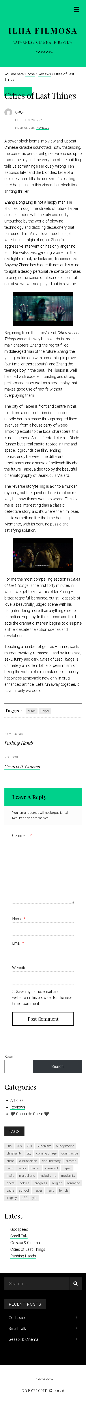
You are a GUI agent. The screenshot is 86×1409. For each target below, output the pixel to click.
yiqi (34, 1198)
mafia (10, 1175)
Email (18, 943)
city (28, 1153)
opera (10, 1183)
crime (32, 711)
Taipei (45, 711)
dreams (70, 1161)
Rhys (21, 112)
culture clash (28, 1161)
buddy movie (65, 1146)
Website (19, 967)
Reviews (42, 127)
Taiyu (50, 1190)
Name (18, 918)
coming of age (46, 1153)
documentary (51, 1161)
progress (40, 1183)
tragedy (11, 1198)
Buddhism (44, 1146)
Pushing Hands (19, 743)
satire (10, 1190)
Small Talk (19, 1236)
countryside (69, 1153)
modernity (68, 1175)
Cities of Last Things (27, 1249)
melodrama (48, 1175)
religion (57, 1183)
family (21, 1168)
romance (73, 1183)
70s (19, 1146)
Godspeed (19, 1229)
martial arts (27, 1175)
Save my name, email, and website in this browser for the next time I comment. (42, 997)
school (24, 1190)
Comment (22, 835)
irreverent (51, 1168)
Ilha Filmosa (43, 30)
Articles (17, 1100)
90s (29, 1146)
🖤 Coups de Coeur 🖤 (29, 1113)
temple (63, 1190)
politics (24, 1183)
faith (9, 1168)
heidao (35, 1168)
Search (10, 1056)
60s (9, 1146)
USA (25, 1198)
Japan (67, 1168)
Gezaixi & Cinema (22, 766)
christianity (14, 1153)
